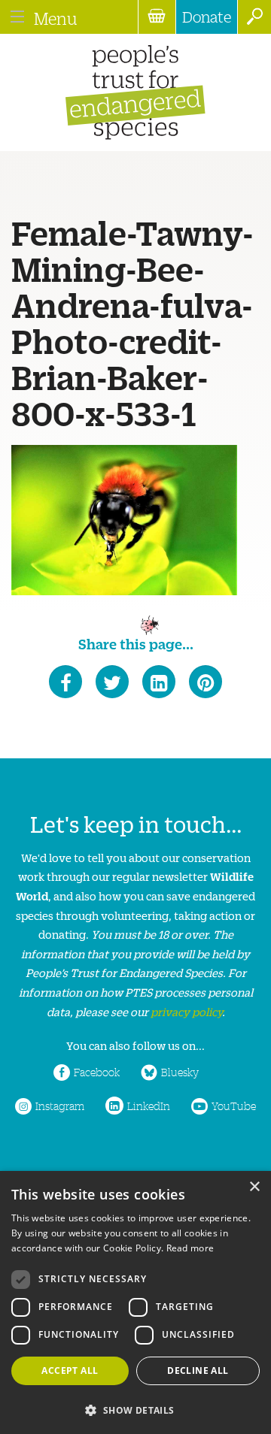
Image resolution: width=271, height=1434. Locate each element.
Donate (206, 17)
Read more (190, 1248)
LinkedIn (148, 1105)
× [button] (254, 1187)
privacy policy (186, 1011)
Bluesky (180, 1072)
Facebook (97, 1072)
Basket (156, 17)
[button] (135, 1409)
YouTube (234, 1105)
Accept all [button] (69, 1370)
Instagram (59, 1105)
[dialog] (135, 1302)
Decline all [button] (197, 1370)
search (254, 17)
